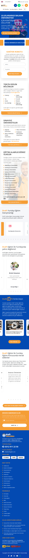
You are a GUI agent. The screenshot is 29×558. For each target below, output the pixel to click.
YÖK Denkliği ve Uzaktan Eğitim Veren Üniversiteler (15, 531)
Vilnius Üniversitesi (21, 129)
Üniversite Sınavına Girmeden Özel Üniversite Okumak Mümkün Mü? (14, 533)
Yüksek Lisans (7, 515)
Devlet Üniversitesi (8, 504)
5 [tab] (13, 239)
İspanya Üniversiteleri (10, 172)
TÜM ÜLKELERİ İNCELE (14, 202)
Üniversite (6, 496)
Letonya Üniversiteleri (10, 189)
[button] (24, 9)
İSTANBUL (6, 457)
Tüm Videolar (14, 341)
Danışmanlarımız (7, 470)
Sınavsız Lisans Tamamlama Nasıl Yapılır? (13, 528)
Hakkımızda (6, 465)
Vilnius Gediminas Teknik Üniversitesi (9, 135)
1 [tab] (4, 239)
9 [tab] (22, 239)
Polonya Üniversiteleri (10, 176)
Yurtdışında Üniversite (14, 231)
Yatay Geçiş (6, 509)
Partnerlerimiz (7, 483)
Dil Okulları (6, 494)
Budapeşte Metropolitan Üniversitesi (19, 133)
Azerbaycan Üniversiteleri (11, 167)
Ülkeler (20, 9)
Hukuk (6, 101)
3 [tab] (9, 239)
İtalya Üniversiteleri (9, 174)
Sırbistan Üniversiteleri (10, 193)
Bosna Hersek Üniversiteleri (12, 191)
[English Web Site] (2, 1)
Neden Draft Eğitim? (8, 468)
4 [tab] (11, 239)
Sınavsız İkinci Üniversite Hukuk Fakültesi (12, 523)
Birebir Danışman (14, 273)
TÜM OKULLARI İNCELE (14, 145)
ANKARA (21, 457)
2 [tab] (6, 239)
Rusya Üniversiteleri (10, 185)
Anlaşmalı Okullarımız (8, 479)
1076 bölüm (6, 109)
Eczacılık (18, 99)
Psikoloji (7, 95)
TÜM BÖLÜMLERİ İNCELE (13, 113)
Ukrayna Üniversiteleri (10, 180)
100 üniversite (15, 141)
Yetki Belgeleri (7, 472)
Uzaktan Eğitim (7, 513)
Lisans (5, 511)
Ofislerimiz (6, 474)
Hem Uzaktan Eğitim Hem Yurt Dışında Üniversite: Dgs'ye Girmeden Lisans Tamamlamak (14, 526)
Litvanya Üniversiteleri (10, 187)
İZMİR (13, 457)
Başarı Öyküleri (7, 485)
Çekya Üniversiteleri (10, 178)
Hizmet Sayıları (7, 481)
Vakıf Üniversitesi (7, 502)
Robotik (18, 101)
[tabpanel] (14, 229)
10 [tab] (25, 239)
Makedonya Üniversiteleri (11, 165)
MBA (5, 500)
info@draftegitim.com (9, 452)
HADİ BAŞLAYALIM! (14, 74)
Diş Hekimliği (8, 103)
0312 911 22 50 (24, 2)
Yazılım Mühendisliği (19, 96)
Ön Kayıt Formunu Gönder (10, 33)
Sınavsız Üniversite (14, 372)
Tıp (5, 99)
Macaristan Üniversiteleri (11, 183)
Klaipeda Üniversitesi (8, 130)
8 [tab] (20, 239)
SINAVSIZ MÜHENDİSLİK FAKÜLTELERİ (14, 42)
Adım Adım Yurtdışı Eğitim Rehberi (14, 405)
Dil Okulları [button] (6, 9)
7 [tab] (18, 239)
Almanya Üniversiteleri (10, 169)
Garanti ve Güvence (8, 476)
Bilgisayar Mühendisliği (19, 103)
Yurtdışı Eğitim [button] (14, 9)
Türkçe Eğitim (7, 498)
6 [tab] (15, 239)
